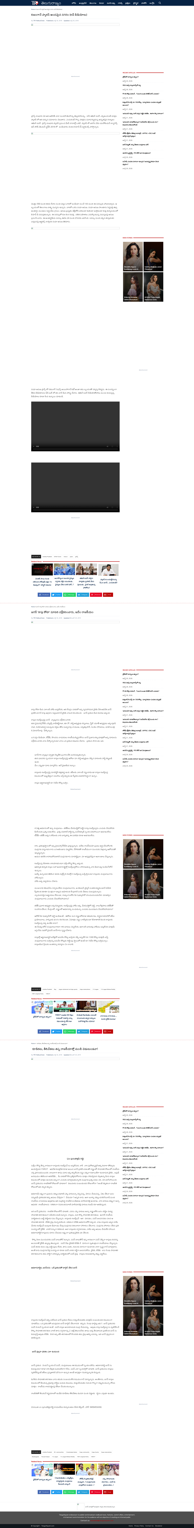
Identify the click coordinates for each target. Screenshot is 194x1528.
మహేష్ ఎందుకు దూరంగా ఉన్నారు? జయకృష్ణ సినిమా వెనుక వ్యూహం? (141, 163)
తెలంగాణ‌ (93, 3)
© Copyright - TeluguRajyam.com (42, 1526)
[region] (75, 94)
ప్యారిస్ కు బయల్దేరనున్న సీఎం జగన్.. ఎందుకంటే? (108, 581)
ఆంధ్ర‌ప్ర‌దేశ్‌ (83, 3)
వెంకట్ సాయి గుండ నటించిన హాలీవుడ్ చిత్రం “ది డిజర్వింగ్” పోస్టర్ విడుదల (42, 582)
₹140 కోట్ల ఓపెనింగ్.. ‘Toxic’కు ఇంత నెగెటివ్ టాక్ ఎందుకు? (141, 93)
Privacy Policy (139, 1526)
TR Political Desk (38, 20)
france (65, 556)
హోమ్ (74, 3)
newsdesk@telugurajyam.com (102, 1521)
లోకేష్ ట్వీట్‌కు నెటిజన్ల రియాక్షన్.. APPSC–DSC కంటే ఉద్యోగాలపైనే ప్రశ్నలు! (139, 135)
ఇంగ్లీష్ (152, 3)
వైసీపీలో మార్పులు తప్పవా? (131, 76)
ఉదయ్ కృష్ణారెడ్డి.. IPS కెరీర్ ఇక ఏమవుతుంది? (137, 153)
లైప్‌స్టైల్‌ (135, 3)
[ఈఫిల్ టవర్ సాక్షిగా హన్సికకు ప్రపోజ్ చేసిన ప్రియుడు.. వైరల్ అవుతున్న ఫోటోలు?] (86, 570)
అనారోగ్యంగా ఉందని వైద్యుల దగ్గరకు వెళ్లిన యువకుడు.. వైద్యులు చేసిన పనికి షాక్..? (64, 581)
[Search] (160, 3)
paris (71, 556)
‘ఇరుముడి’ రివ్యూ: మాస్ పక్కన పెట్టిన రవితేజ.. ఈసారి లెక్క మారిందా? (143, 113)
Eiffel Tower (57, 556)
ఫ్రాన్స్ (76, 556)
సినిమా (101, 3)
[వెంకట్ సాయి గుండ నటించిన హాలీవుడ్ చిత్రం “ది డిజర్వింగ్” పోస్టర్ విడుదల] (42, 570)
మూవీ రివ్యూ (111, 3)
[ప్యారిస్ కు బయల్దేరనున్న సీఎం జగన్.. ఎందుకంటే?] (108, 570)
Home (33, 9)
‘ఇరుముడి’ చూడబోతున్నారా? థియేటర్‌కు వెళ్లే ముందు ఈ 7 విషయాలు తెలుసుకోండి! (140, 123)
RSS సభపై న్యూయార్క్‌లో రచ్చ (132, 85)
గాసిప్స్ (120, 3)
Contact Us (149, 1526)
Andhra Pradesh (47, 556)
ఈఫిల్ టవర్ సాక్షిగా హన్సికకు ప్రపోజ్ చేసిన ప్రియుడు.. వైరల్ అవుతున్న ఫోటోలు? (86, 582)
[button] (133, 256)
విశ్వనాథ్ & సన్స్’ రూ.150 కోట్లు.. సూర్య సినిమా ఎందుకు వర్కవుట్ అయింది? (142, 104)
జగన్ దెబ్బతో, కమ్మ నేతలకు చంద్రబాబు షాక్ (136, 144)
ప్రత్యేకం (127, 3)
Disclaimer (158, 1526)
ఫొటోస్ (144, 3)
